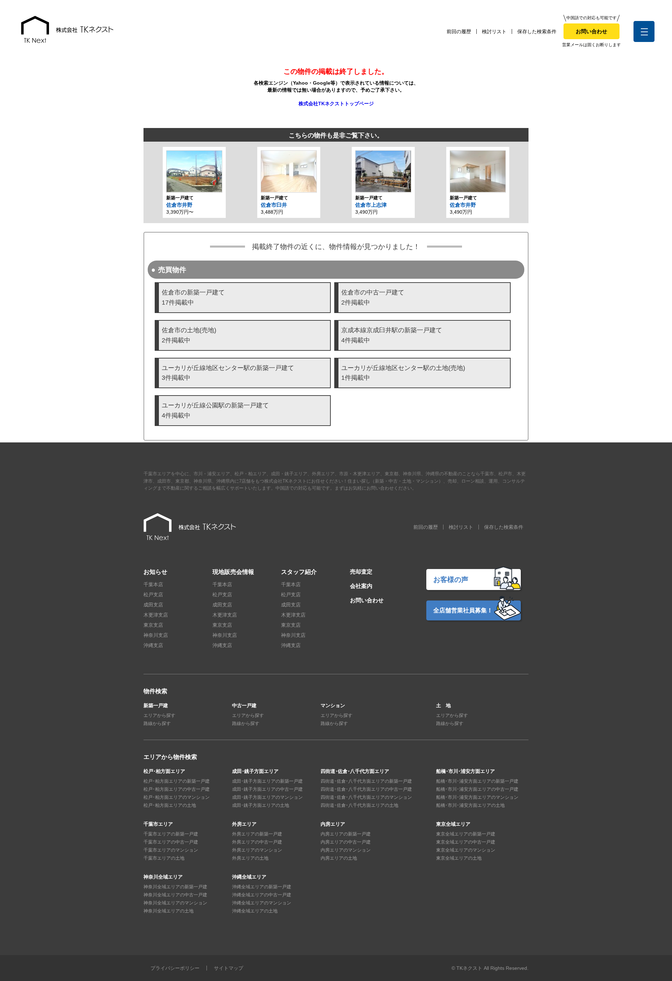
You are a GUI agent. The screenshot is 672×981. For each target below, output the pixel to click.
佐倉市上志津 (371, 205)
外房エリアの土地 (250, 858)
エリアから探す (159, 715)
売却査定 (361, 572)
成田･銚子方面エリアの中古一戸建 (267, 789)
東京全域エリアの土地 (459, 858)
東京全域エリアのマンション (465, 850)
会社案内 (361, 586)
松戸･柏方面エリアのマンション (177, 797)
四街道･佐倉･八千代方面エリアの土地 (359, 805)
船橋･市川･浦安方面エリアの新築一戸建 (477, 781)
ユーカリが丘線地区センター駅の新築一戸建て (228, 373)
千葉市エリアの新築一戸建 (171, 834)
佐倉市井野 (179, 205)
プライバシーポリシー (175, 968)
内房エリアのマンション (346, 850)
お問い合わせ (591, 31)
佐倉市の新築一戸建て (193, 297)
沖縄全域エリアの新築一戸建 (261, 886)
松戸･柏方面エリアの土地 (170, 805)
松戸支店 (153, 594)
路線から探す (157, 723)
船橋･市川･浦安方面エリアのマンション (477, 797)
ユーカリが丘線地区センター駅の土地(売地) (403, 373)
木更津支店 (156, 615)
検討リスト (494, 31)
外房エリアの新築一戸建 (257, 834)
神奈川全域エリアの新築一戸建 (175, 886)
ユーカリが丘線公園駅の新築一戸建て (215, 410)
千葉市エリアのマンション (171, 850)
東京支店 (153, 625)
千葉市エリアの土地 (164, 858)
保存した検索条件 (536, 31)
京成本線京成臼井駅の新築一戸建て (391, 335)
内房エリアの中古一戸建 (346, 842)
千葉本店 (153, 584)
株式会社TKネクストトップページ (336, 103)
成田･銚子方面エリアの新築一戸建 (267, 781)
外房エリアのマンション (257, 850)
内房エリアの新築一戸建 (346, 834)
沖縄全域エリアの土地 (255, 911)
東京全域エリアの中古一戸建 (465, 842)
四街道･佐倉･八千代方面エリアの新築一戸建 (366, 781)
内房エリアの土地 (339, 858)
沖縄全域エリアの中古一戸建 (261, 894)
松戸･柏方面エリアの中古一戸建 (177, 789)
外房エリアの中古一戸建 (257, 842)
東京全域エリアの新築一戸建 (465, 834)
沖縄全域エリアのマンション (261, 902)
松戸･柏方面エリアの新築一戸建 (177, 781)
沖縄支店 (153, 645)
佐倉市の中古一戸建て (372, 297)
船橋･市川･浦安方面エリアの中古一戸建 (477, 789)
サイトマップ (228, 968)
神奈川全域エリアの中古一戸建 (175, 894)
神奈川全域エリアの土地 (169, 911)
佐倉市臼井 (274, 205)
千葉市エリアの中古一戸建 (171, 842)
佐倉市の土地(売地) (189, 335)
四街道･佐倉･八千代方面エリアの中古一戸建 (366, 789)
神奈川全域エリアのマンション (175, 902)
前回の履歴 (459, 31)
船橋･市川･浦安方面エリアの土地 (470, 805)
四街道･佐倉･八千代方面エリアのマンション (366, 797)
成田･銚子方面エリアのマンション (267, 797)
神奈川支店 (156, 635)
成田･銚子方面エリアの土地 (260, 805)
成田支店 (153, 604)
